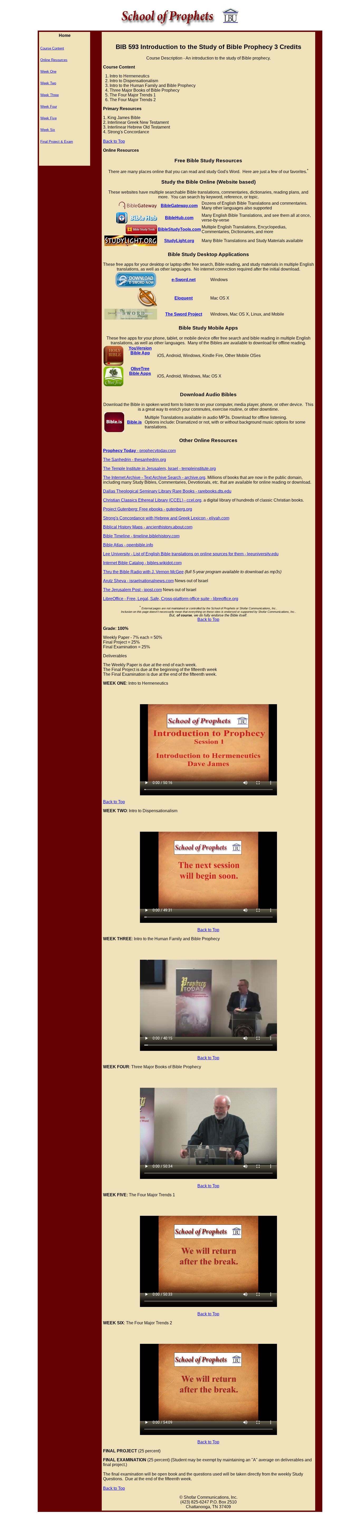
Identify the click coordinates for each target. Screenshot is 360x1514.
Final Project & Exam (56, 142)
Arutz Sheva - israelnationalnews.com (138, 581)
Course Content (52, 48)
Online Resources (53, 60)
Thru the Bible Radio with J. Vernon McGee (143, 572)
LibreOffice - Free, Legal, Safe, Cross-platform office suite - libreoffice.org (170, 598)
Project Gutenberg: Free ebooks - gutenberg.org (147, 509)
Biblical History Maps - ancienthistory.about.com (147, 527)
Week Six (47, 130)
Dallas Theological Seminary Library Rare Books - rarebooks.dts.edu (167, 491)
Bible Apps (140, 373)
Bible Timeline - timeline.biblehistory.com (141, 536)
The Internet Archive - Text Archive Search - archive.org (154, 477)
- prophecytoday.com (139, 450)
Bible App (140, 353)
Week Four (48, 107)
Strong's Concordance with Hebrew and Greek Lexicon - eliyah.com (166, 518)
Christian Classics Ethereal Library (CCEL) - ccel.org (152, 500)
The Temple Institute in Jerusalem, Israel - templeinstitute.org (159, 468)
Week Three (49, 95)
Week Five (48, 118)
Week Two (48, 83)
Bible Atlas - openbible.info (128, 545)
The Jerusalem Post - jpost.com (132, 589)
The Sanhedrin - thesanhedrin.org (134, 459)
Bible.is (134, 422)
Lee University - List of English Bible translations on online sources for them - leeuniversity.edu (191, 554)
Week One (48, 72)
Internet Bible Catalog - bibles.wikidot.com (142, 563)
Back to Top (114, 141)
